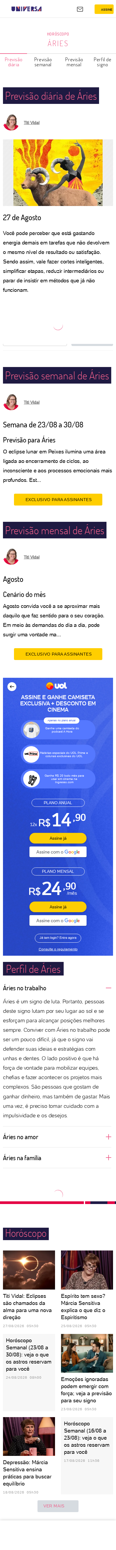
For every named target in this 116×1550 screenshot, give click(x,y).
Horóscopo (58, 34)
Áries (58, 43)
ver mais (54, 1506)
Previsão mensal (74, 62)
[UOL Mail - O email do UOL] (80, 9)
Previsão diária (14, 62)
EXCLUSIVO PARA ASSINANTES (59, 499)
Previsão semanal (43, 62)
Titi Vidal (32, 122)
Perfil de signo (102, 62)
